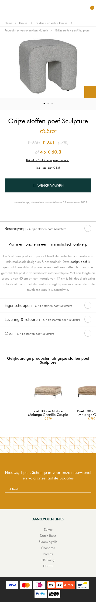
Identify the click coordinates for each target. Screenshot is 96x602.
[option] (48, 66)
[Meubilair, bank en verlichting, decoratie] (48, 9)
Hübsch (23, 22)
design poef (78, 261)
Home (8, 22)
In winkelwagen (48, 185)
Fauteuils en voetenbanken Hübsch (26, 30)
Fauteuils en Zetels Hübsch (52, 22)
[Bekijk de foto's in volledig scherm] (90, 92)
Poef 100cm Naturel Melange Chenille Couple (48, 413)
